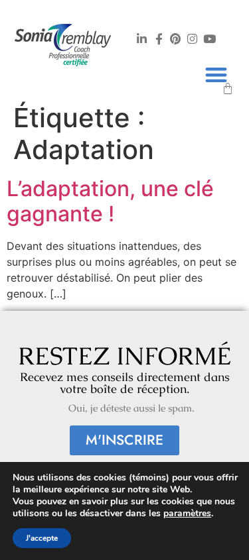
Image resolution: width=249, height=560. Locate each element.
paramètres (187, 514)
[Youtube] (209, 38)
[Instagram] (192, 38)
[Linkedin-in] (142, 38)
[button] (216, 74)
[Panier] (228, 89)
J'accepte (42, 538)
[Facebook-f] (158, 38)
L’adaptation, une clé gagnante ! (110, 201)
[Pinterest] (175, 38)
